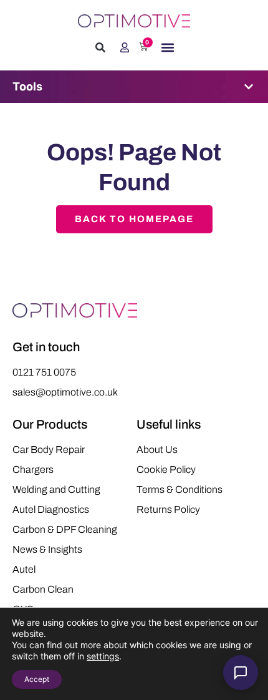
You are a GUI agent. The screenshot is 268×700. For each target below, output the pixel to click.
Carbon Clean (43, 589)
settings (103, 656)
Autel (24, 569)
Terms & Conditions (179, 489)
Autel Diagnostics (50, 509)
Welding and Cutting (56, 489)
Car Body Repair (48, 449)
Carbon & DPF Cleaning (64, 529)
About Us (157, 449)
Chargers (33, 469)
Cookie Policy (166, 469)
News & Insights (47, 549)
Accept (36, 679)
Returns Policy (168, 509)
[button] (100, 47)
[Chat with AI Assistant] (240, 672)
